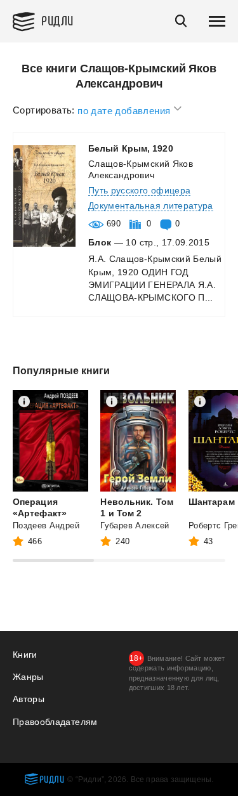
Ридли (57, 20)
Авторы (28, 699)
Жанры (28, 677)
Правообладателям (55, 722)
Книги (25, 654)
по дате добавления (125, 110)
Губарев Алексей (134, 525)
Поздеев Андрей (46, 525)
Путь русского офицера (139, 190)
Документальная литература (150, 205)
